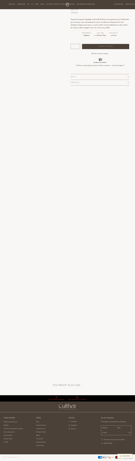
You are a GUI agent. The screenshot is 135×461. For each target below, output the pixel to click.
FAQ (37, 422)
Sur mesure (118, 4)
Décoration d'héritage (86, 4)
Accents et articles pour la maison (13, 428)
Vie (28, 4)
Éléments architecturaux (10, 422)
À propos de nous (41, 425)
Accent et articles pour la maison (61, 4)
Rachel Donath (8, 435)
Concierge (126, 456)
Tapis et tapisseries (9, 432)
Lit (32, 4)
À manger (21, 4)
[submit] (129, 432)
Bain (36, 4)
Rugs (42, 4)
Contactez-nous (40, 428)
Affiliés (38, 435)
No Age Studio (8, 438)
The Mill (6, 442)
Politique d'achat (41, 432)
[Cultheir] (67, 4)
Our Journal (39, 438)
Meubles (6, 425)
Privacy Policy (40, 445)
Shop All (11, 4)
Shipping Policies (41, 442)
